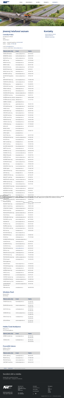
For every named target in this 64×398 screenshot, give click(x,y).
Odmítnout (8, 200)
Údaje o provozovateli (36, 202)
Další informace (26, 202)
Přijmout (2, 200)
